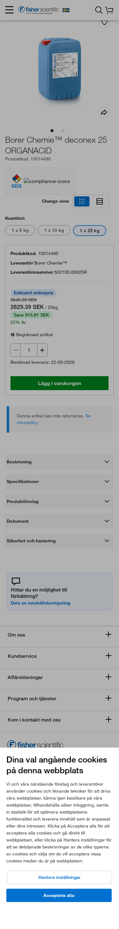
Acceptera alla (58, 895)
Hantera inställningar (59, 877)
